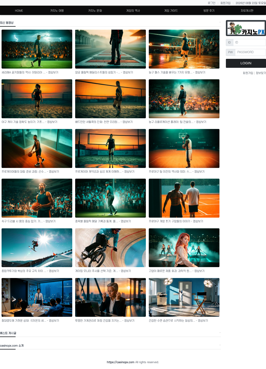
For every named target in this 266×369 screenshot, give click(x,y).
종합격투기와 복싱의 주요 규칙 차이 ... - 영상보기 (30, 271)
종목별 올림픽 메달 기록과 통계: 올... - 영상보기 (103, 221)
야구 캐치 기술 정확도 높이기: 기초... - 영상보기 (29, 122)
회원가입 (225, 3)
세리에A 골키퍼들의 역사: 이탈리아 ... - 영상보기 (30, 72)
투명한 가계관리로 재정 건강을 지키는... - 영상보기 (105, 320)
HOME (19, 10)
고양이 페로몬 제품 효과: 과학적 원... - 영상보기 (177, 271)
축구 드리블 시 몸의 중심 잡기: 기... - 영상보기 (29, 221)
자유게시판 (247, 10)
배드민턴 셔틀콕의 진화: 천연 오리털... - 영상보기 (104, 122)
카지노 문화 (95, 10)
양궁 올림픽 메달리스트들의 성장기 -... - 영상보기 (104, 72)
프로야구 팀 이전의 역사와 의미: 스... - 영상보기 (177, 171)
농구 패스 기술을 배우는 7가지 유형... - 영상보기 (177, 72)
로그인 (211, 3)
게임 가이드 (171, 10)
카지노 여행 (57, 10)
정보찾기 (261, 73)
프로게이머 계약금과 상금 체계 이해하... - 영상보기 (105, 171)
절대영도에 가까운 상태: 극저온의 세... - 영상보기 (30, 320)
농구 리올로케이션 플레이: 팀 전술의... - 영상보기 (177, 122)
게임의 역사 (133, 10)
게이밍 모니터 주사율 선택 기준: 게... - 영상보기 (103, 271)
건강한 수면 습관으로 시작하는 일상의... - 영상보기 (178, 320)
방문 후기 (209, 10)
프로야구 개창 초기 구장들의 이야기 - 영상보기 (176, 221)
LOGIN (245, 63)
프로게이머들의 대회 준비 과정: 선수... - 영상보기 (30, 171)
